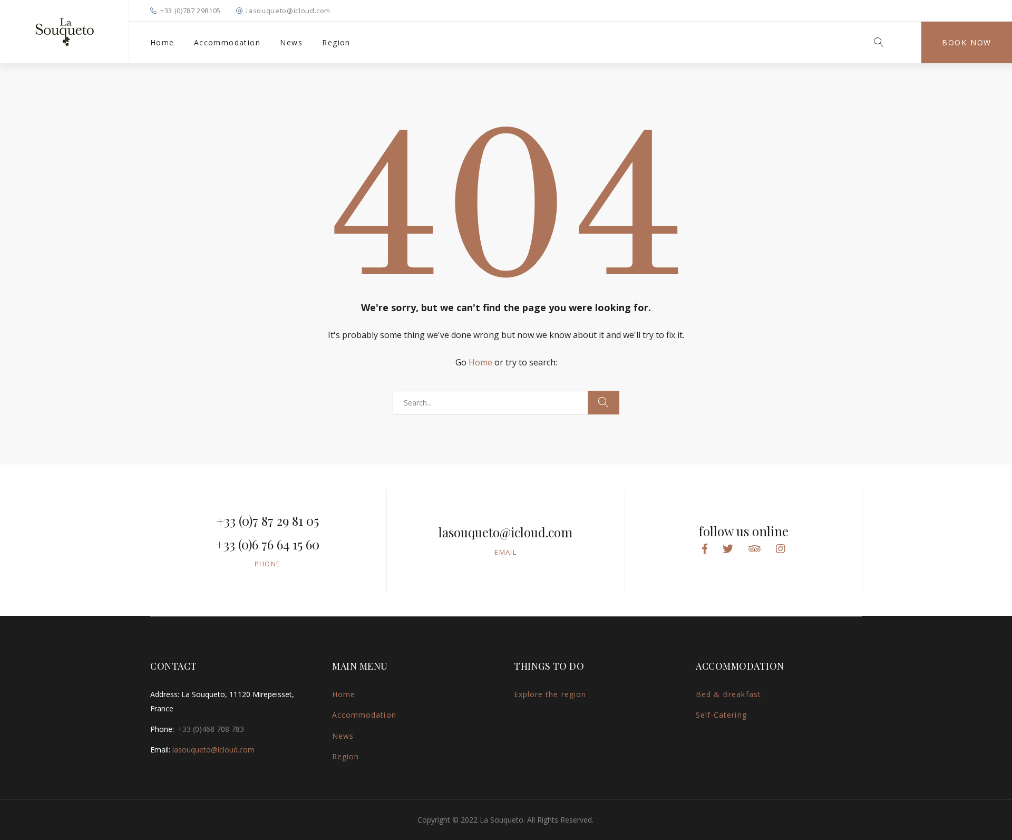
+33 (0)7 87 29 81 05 (267, 520)
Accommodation (227, 42)
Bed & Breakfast (728, 694)
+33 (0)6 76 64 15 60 (267, 544)
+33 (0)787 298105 (190, 10)
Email (505, 552)
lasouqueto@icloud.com (288, 10)
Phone (268, 563)
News (291, 42)
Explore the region (550, 694)
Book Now (966, 42)
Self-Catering (721, 715)
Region (336, 42)
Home (162, 42)
